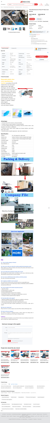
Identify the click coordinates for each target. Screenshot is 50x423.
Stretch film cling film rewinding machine (19, 386)
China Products (9, 414)
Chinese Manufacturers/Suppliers (16, 414)
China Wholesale (24, 414)
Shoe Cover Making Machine (17, 387)
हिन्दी (43, 416)
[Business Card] (47, 52)
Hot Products (4, 414)
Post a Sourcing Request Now (13, 342)
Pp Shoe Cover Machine (36, 406)
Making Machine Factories (6, 404)
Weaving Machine (21, 397)
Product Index (45, 414)
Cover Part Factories (36, 404)
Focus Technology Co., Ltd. (18, 419)
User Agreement (30, 419)
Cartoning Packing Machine (29, 386)
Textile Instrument (13, 397)
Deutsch (29, 416)
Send (9, 340)
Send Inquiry (42, 56)
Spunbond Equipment (41, 397)
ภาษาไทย (46, 416)
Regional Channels (39, 414)
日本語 (41, 416)
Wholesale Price (29, 414)
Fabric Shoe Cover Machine (27, 406)
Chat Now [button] (42, 59)
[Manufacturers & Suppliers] (25, 2)
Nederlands (32, 416)
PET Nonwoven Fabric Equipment (7, 399)
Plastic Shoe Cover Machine (16, 406)
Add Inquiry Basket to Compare (14, 32)
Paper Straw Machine (40, 387)
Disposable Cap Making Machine (6, 387)
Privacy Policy (39, 419)
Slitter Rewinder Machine (40, 386)
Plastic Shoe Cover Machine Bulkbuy (20, 408)
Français (18, 416)
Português (14, 416)
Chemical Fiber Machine (5, 397)
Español (11, 416)
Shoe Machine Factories (27, 404)
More (2, 410)
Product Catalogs (14, 384)
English (8, 416)
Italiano (26, 416)
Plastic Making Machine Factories (17, 404)
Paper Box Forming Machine (29, 387)
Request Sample (45, 21)
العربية (36, 416)
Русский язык (22, 416)
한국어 (38, 416)
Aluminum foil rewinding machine (6, 386)
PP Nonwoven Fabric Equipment (31, 397)
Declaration (35, 419)
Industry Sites (34, 414)
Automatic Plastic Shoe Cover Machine (7, 408)
